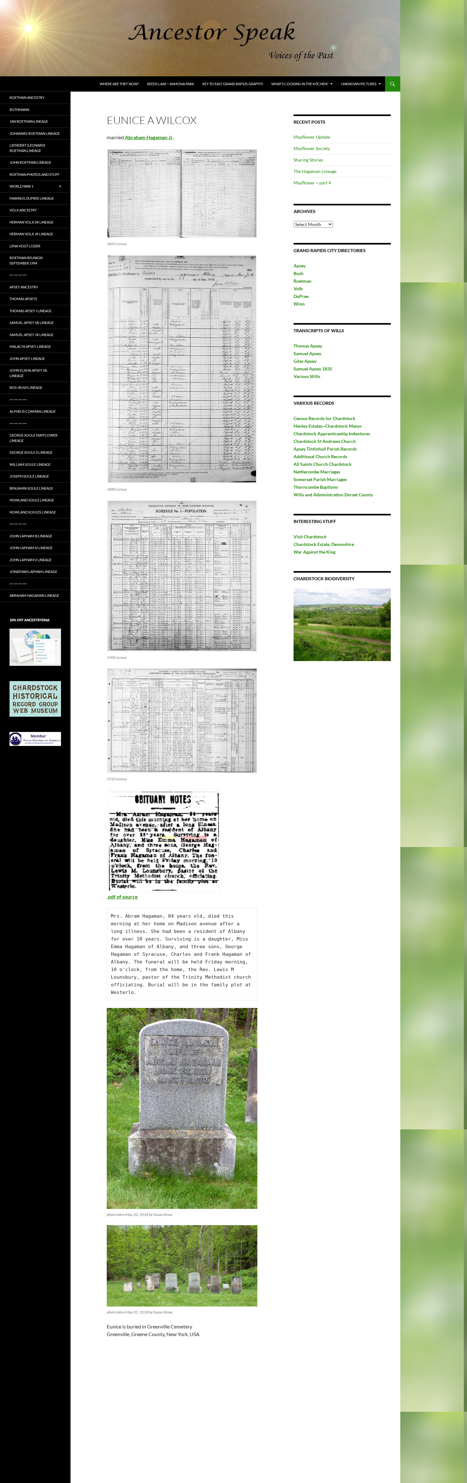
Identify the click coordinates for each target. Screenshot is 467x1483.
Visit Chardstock (310, 536)
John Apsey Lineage (27, 358)
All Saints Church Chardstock (323, 464)
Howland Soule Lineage (32, 500)
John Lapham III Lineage (31, 536)
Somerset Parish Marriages (320, 479)
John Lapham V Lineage (30, 560)
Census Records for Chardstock (324, 418)
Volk (298, 288)
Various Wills (307, 376)
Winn (299, 304)
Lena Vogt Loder (25, 246)
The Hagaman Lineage (315, 171)
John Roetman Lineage (30, 162)
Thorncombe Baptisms (316, 487)
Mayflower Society (312, 148)
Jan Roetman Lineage (29, 121)
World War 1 (21, 186)
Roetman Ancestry (27, 97)
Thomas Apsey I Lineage (30, 311)
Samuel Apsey (307, 353)
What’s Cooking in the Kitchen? (299, 84)
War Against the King (314, 552)
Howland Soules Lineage (33, 512)
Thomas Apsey (308, 345)
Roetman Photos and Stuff (34, 174)
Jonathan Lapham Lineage (33, 571)
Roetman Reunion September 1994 (26, 260)
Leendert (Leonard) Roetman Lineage (27, 148)
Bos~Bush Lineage (26, 387)
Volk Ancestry (23, 210)
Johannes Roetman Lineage (35, 133)
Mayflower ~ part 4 (312, 182)
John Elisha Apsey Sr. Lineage (29, 373)
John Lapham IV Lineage (31, 548)
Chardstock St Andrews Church (325, 441)
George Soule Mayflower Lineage (34, 438)
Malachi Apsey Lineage (30, 346)
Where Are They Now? (119, 84)
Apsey (300, 265)
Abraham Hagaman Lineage (34, 595)
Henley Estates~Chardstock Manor (328, 426)
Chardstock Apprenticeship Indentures (332, 433)
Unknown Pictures (358, 84)
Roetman (303, 281)
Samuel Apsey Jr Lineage (31, 335)
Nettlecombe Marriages (317, 471)
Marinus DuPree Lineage (32, 198)
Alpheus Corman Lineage (33, 411)
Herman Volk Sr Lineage (31, 222)
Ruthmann (19, 109)
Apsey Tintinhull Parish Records (325, 449)
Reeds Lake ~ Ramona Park (170, 84)
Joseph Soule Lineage (29, 476)
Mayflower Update (312, 137)
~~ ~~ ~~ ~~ (18, 275)
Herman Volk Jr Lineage (31, 234)
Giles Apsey (305, 361)
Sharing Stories (308, 159)
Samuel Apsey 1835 (313, 368)
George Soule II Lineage (31, 452)
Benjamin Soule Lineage (31, 488)
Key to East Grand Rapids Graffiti (232, 84)
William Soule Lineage (30, 464)
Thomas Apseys (23, 299)
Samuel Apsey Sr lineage (32, 323)
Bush (298, 273)
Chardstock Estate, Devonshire (324, 544)
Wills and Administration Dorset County (333, 494)
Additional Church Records (320, 456)
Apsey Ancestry (24, 287)
